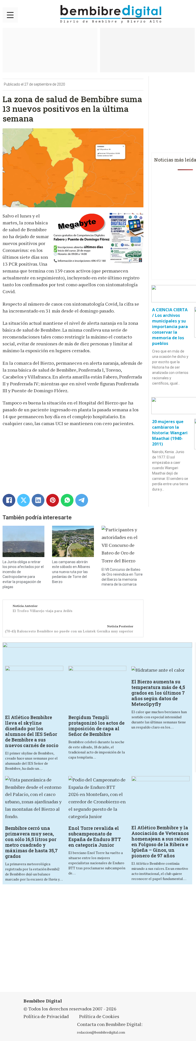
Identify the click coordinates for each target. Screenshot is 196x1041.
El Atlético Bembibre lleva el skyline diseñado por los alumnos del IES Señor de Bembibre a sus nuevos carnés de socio (31, 731)
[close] (10, 15)
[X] (23, 500)
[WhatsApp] (67, 500)
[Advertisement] (68, 941)
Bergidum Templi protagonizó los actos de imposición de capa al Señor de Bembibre (96, 725)
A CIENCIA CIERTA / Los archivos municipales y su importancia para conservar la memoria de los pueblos (170, 326)
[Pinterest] (52, 500)
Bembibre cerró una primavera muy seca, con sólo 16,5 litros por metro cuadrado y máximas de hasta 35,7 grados (31, 842)
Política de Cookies (99, 1016)
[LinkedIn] (38, 500)
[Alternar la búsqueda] (187, 14)
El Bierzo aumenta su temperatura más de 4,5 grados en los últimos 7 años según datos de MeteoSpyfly (158, 693)
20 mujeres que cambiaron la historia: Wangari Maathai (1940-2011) (170, 433)
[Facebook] (9, 500)
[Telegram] (81, 500)
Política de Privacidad (46, 1016)
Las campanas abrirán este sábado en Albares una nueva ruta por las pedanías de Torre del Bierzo (71, 572)
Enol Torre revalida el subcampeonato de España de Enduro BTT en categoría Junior (94, 836)
